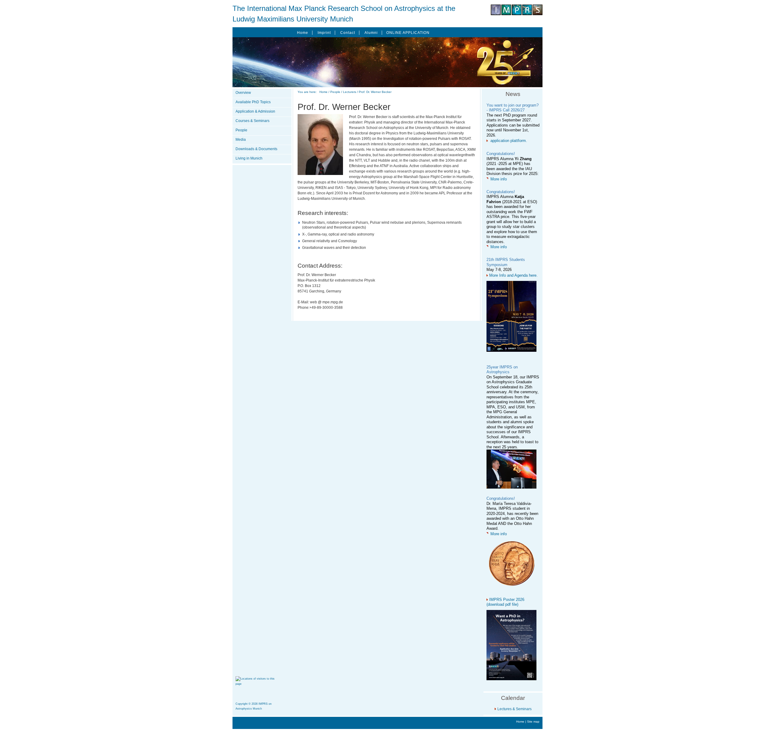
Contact (347, 33)
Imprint (324, 33)
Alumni (371, 33)
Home (302, 33)
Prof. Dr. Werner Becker (375, 92)
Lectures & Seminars (514, 709)
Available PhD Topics (253, 102)
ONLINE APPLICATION (408, 33)
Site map (533, 721)
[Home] (516, 14)
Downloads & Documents (256, 149)
